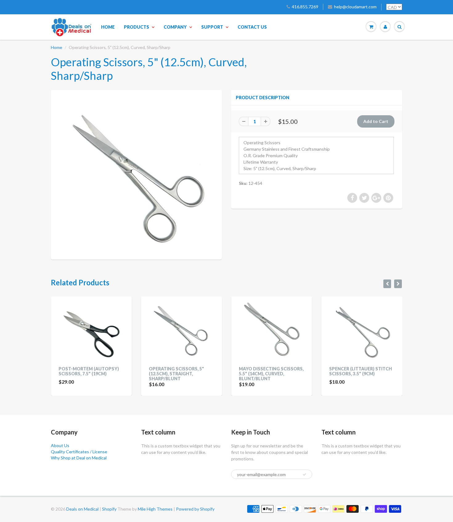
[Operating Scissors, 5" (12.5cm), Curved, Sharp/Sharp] (136, 174)
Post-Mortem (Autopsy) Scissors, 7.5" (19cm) (89, 371)
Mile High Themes (155, 509)
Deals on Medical (82, 509)
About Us (60, 445)
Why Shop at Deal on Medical (79, 457)
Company (175, 27)
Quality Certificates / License (79, 451)
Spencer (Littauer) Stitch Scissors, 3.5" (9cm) (360, 371)
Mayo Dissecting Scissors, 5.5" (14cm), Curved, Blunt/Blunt (271, 373)
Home (108, 27)
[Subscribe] (304, 474)
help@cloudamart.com (355, 6)
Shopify (109, 509)
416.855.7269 (305, 6)
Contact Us (252, 27)
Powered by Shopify (195, 509)
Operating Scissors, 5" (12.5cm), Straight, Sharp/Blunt (176, 373)
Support (212, 27)
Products (136, 27)
